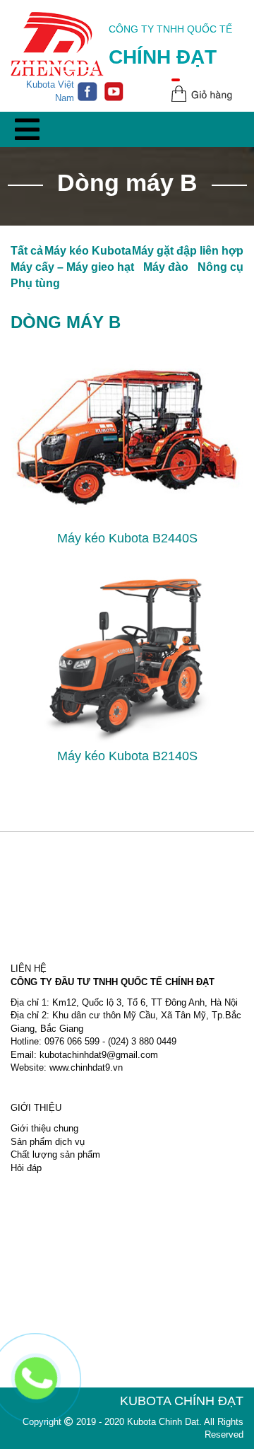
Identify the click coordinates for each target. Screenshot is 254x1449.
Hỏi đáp (26, 1168)
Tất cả (27, 251)
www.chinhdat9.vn (86, 1067)
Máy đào (165, 267)
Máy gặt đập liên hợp (187, 251)
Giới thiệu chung (44, 1128)
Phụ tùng (35, 283)
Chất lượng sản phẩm (55, 1154)
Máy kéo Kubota (87, 251)
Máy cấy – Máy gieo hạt (72, 267)
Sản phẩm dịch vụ (48, 1141)
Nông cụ (220, 267)
